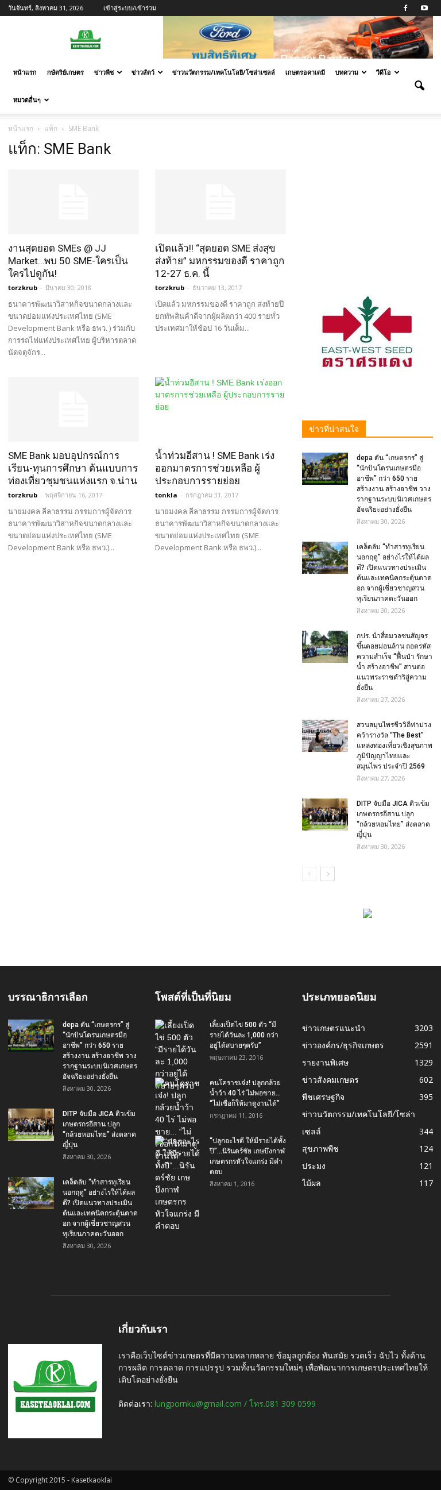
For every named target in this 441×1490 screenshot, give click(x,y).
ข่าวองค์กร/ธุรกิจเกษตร (343, 1045)
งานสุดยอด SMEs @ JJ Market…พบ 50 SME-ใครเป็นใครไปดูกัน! (68, 260)
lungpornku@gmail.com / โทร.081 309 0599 (235, 1403)
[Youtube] (424, 8)
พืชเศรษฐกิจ (323, 1096)
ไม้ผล (311, 1183)
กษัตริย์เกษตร (65, 72)
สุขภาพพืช (320, 1148)
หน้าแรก (25, 72)
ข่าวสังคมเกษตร (330, 1079)
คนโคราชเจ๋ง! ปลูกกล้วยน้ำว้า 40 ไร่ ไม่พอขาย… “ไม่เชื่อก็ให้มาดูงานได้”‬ (245, 1093)
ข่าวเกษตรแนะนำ (333, 1027)
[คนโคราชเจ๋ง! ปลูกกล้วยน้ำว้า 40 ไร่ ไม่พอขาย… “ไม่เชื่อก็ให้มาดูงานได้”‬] (178, 1120)
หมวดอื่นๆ (27, 99)
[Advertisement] (367, 197)
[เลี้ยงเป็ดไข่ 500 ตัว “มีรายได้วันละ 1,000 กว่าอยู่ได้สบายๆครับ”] (178, 1056)
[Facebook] (405, 8)
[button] (419, 86)
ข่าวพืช (104, 72)
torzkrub (22, 287)
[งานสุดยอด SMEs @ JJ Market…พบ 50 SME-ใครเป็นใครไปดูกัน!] (73, 201)
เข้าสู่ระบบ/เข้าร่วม (129, 7)
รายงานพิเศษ (325, 1062)
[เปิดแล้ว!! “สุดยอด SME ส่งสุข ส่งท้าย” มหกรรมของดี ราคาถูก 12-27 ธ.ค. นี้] (220, 201)
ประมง (314, 1165)
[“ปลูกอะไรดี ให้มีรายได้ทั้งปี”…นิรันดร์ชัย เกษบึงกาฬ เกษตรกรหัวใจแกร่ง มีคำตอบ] (178, 1184)
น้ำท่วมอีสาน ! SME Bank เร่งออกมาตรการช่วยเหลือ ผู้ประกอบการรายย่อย (214, 468)
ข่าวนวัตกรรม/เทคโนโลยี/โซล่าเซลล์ (223, 72)
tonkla (166, 495)
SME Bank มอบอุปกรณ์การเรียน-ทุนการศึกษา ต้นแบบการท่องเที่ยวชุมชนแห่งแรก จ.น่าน (73, 468)
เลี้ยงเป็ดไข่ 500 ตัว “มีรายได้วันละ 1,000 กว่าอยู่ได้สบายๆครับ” (244, 1035)
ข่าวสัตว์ (142, 72)
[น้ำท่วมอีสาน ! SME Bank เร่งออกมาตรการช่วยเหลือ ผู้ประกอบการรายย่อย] (220, 409)
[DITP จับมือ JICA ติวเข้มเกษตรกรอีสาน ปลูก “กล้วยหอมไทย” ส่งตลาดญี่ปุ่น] (325, 814)
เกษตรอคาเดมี (305, 72)
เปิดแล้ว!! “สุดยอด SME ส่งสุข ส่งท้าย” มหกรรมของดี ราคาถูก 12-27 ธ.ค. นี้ (219, 260)
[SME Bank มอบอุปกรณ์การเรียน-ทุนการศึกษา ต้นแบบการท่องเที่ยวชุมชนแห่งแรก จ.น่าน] (73, 409)
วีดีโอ (383, 72)
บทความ (346, 72)
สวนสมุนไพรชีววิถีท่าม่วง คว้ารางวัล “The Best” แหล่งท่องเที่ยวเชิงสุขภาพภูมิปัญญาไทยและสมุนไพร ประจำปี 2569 (394, 745)
